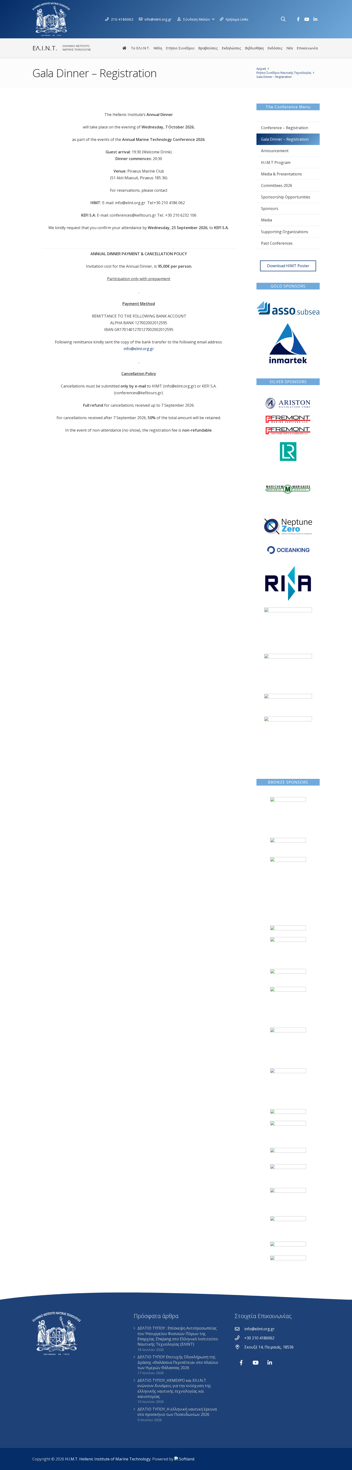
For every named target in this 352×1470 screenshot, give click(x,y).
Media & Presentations (281, 174)
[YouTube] (306, 19)
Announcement (275, 150)
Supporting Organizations (284, 231)
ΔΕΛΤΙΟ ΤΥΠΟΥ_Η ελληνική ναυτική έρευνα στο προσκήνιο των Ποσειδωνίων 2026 (177, 1411)
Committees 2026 (276, 185)
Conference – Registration (284, 127)
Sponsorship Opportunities (285, 197)
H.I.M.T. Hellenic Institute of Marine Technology (108, 1459)
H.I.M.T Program (275, 162)
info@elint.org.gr (139, 348)
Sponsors (269, 208)
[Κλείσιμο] (290, 19)
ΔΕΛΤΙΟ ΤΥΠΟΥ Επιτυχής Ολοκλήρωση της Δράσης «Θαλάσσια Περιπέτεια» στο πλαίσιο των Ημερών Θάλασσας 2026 (177, 1362)
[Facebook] (298, 19)
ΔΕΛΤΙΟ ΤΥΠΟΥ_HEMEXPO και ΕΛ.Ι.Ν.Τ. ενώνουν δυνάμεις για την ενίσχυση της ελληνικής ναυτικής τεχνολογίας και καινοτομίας (174, 1388)
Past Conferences (277, 243)
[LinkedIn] (315, 19)
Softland (186, 1459)
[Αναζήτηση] (283, 19)
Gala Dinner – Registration (285, 139)
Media (266, 220)
